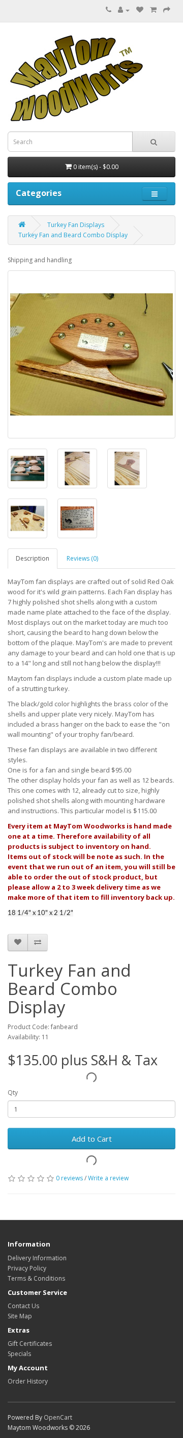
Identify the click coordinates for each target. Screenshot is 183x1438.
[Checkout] (166, 10)
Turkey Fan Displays (75, 224)
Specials (19, 1353)
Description (32, 558)
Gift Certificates (30, 1343)
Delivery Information (37, 1258)
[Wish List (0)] (139, 10)
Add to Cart (92, 1138)
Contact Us (23, 1306)
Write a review (108, 1178)
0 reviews (69, 1178)
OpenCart (58, 1417)
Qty (13, 1092)
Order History (28, 1381)
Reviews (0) (82, 558)
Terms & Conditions (36, 1278)
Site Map (20, 1316)
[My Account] (124, 10)
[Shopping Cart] (153, 10)
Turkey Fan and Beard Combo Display (73, 235)
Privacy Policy (27, 1268)
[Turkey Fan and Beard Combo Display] (91, 354)
